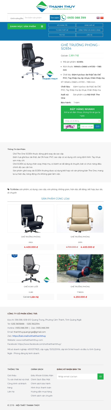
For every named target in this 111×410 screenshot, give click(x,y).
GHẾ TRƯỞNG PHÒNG (30, 237)
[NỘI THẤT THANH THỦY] (55, 6)
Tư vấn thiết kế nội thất (18, 379)
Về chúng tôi (62, 25)
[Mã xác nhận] (78, 126)
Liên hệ (89, 35)
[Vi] (102, 17)
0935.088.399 (21, 328)
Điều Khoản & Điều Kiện (42, 375)
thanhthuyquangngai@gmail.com (30, 332)
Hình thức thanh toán (41, 387)
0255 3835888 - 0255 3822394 (25, 324)
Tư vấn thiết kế (62, 30)
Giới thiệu (11, 375)
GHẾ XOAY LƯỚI (31, 286)
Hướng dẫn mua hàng (41, 391)
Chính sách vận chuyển (42, 396)
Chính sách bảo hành (40, 383)
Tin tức (62, 35)
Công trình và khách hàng (89, 30)
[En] (98, 17)
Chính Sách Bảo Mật (40, 379)
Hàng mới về (89, 25)
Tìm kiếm (55, 18)
